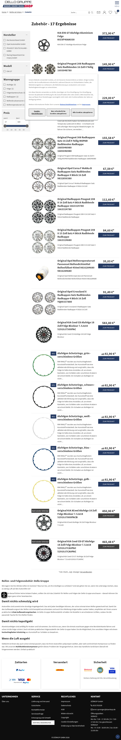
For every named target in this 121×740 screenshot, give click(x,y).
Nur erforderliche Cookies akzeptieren (58, 112)
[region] (61, 97)
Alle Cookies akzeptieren (83, 112)
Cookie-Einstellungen (37, 112)
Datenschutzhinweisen (68, 104)
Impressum (86, 104)
